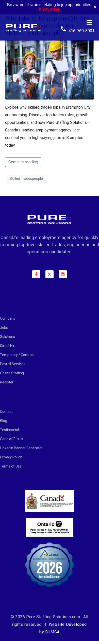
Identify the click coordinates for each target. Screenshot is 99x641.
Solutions (7, 337)
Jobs (4, 327)
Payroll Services (12, 364)
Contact (6, 412)
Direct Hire (8, 346)
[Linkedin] (63, 274)
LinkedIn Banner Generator (21, 448)
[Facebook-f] (36, 274)
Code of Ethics (11, 439)
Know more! (49, 9)
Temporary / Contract (17, 355)
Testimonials (10, 430)
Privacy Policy (11, 457)
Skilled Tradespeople (26, 179)
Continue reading (23, 162)
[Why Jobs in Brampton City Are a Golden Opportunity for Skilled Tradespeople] (49, 69)
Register (6, 382)
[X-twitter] (49, 274)
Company (7, 318)
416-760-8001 (81, 30)
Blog (3, 421)
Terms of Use (11, 466)
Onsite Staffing (12, 373)
